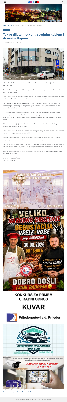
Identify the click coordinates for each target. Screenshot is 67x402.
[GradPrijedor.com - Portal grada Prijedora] (33, 22)
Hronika (6, 30)
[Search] (62, 2)
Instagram (13, 392)
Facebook (5, 392)
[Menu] (5, 2)
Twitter (19, 392)
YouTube (30, 392)
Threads (24, 392)
